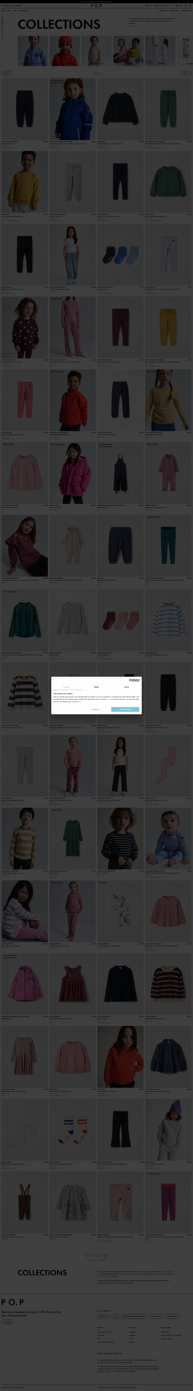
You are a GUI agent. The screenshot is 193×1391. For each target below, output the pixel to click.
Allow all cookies (125, 709)
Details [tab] (96, 687)
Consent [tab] (66, 687)
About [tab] (126, 687)
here (108, 699)
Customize (95, 709)
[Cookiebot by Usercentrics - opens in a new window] (131, 680)
